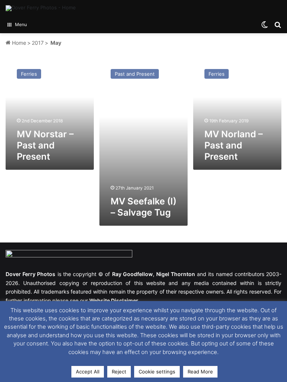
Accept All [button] (87, 372)
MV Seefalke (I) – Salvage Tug (143, 207)
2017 (38, 43)
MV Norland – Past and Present (233, 145)
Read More (200, 372)
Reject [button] (119, 372)
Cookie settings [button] (157, 372)
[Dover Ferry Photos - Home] (41, 8)
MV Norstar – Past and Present (45, 145)
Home (18, 43)
